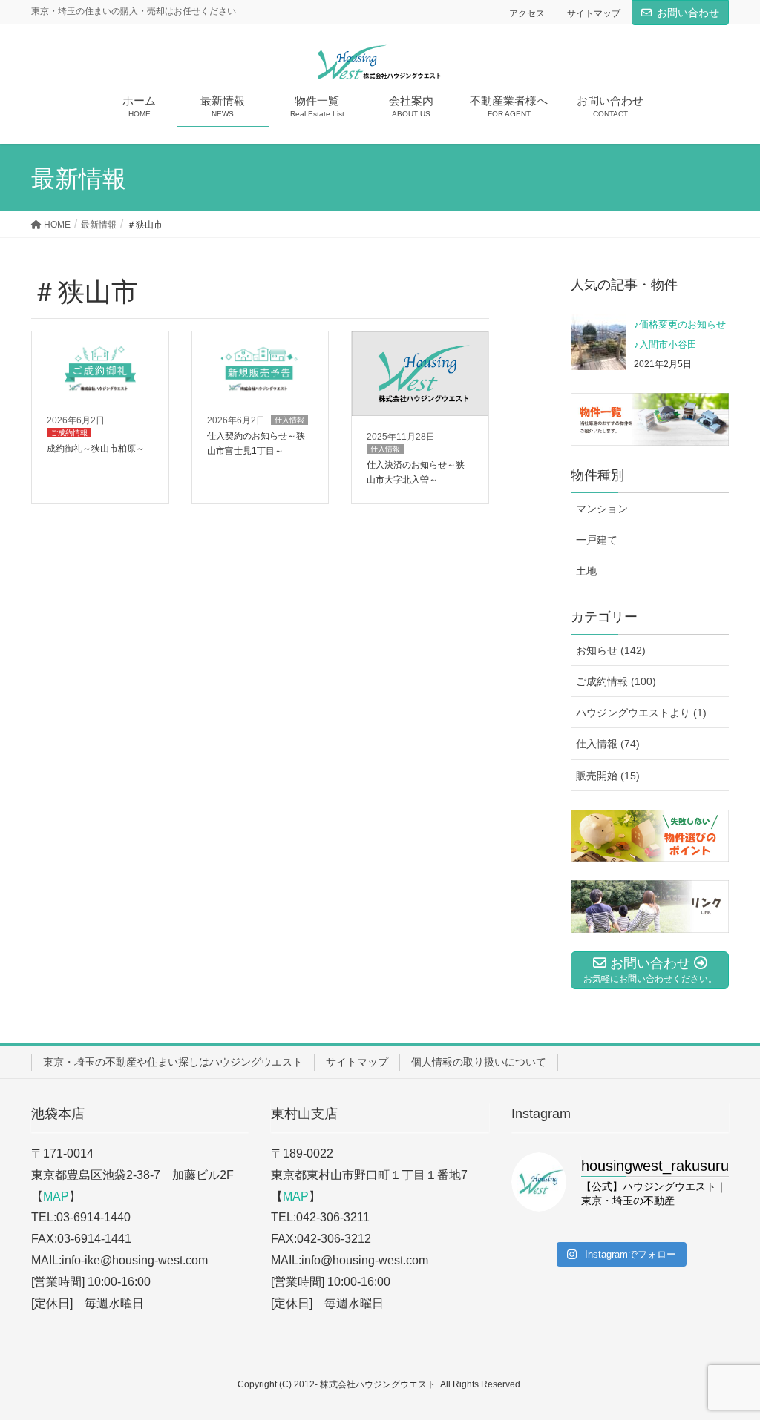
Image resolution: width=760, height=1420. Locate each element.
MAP (56, 1196)
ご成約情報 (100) (616, 681)
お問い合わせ (688, 13)
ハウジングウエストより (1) (641, 713)
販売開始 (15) (608, 776)
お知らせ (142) (611, 650)
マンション (602, 509)
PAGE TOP (727, 1364)
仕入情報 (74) (608, 744)
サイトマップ (593, 13)
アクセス (527, 13)
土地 (586, 571)
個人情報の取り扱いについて (478, 1062)
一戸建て (597, 540)
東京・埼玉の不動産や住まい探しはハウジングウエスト (173, 1062)
